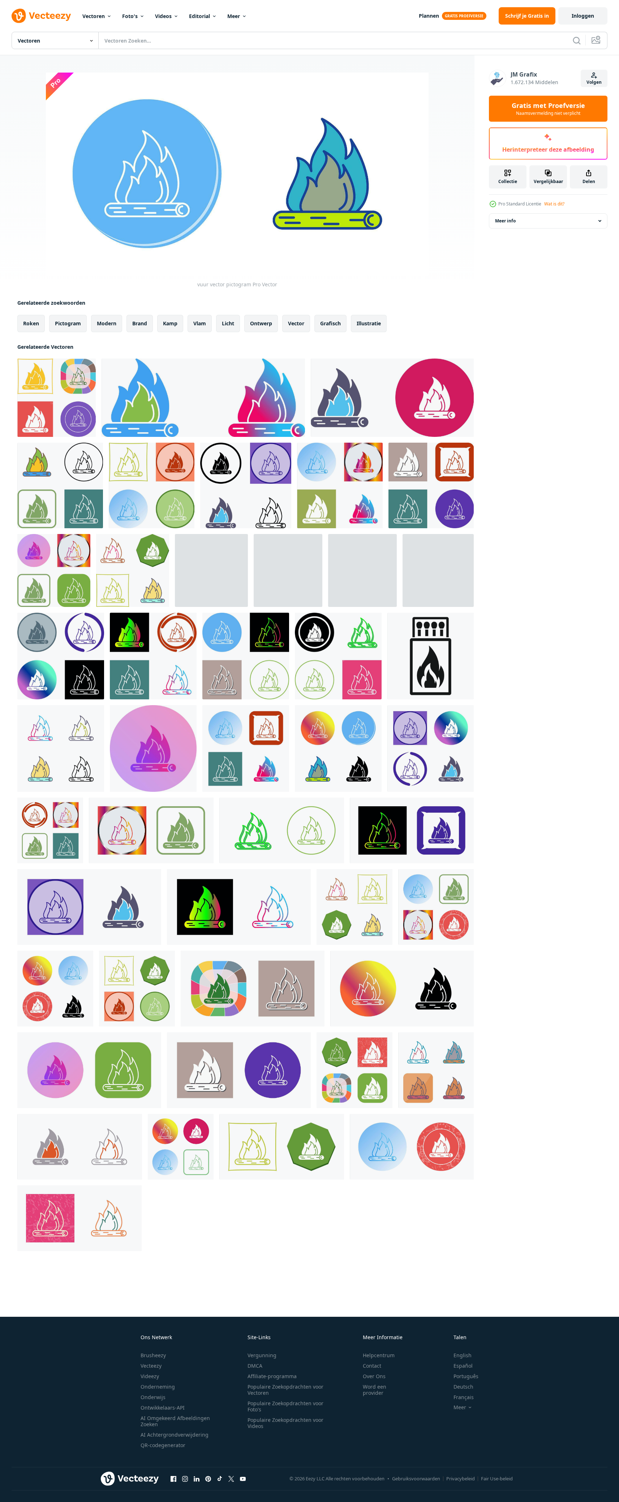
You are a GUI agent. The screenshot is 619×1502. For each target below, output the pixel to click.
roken (31, 323)
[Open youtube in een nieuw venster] (243, 1478)
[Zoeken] (576, 40)
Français (463, 1397)
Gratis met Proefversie (548, 108)
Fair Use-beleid (497, 1478)
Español (463, 1365)
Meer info (505, 221)
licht (228, 323)
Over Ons (374, 1376)
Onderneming (158, 1386)
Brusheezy (153, 1355)
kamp (170, 323)
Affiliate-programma (272, 1376)
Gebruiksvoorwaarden (416, 1478)
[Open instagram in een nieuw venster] (185, 1478)
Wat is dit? (554, 204)
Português (465, 1376)
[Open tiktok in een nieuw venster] (220, 1478)
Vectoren (93, 16)
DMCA (255, 1365)
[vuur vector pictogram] (60, 748)
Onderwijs (153, 1397)
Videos (163, 16)
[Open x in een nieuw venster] (231, 1478)
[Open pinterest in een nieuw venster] (208, 1478)
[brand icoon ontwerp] (56, 398)
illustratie (369, 323)
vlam (199, 323)
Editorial (199, 16)
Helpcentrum (379, 1355)
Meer (233, 16)
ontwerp (261, 323)
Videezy (150, 1376)
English (462, 1355)
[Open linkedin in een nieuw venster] (196, 1478)
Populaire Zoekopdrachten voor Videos (285, 1422)
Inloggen (583, 15)
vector (296, 323)
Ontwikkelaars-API (163, 1407)
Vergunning (262, 1355)
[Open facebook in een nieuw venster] (173, 1478)
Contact (372, 1365)
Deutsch (463, 1386)
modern (106, 323)
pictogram (68, 323)
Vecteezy (151, 1365)
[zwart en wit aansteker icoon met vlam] (430, 656)
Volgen (594, 82)
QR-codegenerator (163, 1445)
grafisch (330, 323)
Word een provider (374, 1389)
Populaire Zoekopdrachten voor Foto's (285, 1406)
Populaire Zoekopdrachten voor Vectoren (285, 1389)
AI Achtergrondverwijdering (175, 1434)
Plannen (429, 15)
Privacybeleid (460, 1478)
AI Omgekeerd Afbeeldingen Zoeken (175, 1421)
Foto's (130, 16)
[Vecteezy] (41, 16)
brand (139, 323)
